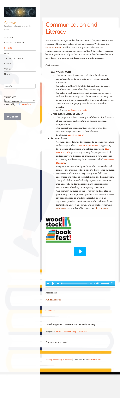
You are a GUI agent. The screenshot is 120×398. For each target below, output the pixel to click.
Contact (8, 63)
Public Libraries (53, 299)
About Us (8, 53)
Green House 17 (76, 134)
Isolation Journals (77, 110)
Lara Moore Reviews (88, 145)
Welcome (8, 37)
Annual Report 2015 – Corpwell (71, 331)
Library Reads (101, 208)
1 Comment (50, 310)
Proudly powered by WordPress (59, 359)
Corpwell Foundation (14, 42)
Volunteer (8, 68)
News (7, 74)
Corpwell (10, 22)
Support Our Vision (13, 58)
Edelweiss (61, 208)
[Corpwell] (20, 12)
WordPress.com (95, 359)
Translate (26, 104)
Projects (8, 48)
